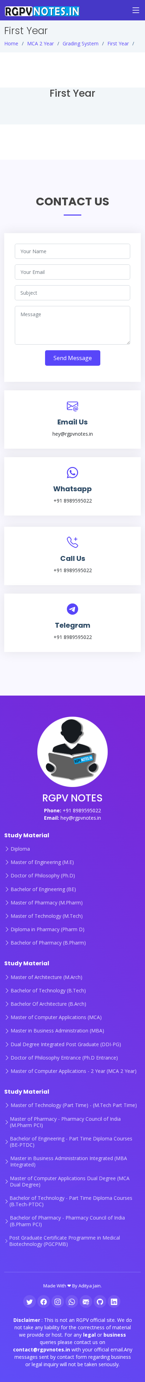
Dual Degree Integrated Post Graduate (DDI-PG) (66, 1044)
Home (11, 43)
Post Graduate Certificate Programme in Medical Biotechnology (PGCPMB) (64, 1241)
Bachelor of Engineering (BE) (43, 889)
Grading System (81, 43)
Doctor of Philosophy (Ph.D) (43, 875)
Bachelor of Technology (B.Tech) (48, 990)
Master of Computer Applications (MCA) (56, 1017)
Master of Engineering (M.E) (42, 862)
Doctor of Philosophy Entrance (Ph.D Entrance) (64, 1058)
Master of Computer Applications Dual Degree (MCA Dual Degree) (70, 1181)
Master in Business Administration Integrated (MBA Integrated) (68, 1161)
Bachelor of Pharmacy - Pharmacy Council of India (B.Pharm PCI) (67, 1221)
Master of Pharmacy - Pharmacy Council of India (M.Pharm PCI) (65, 1122)
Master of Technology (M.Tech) (47, 916)
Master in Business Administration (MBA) (57, 1031)
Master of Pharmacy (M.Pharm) (47, 903)
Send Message (72, 358)
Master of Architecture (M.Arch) (46, 977)
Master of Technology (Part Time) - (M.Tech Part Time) (74, 1105)
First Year (118, 43)
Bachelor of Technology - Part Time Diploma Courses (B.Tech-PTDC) (71, 1201)
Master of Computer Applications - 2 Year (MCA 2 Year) (74, 1071)
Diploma (20, 849)
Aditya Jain (89, 1285)
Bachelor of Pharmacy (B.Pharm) (48, 943)
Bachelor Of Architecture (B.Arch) (48, 1004)
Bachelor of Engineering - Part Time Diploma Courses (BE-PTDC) (71, 1141)
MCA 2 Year (40, 43)
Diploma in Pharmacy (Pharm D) (47, 929)
